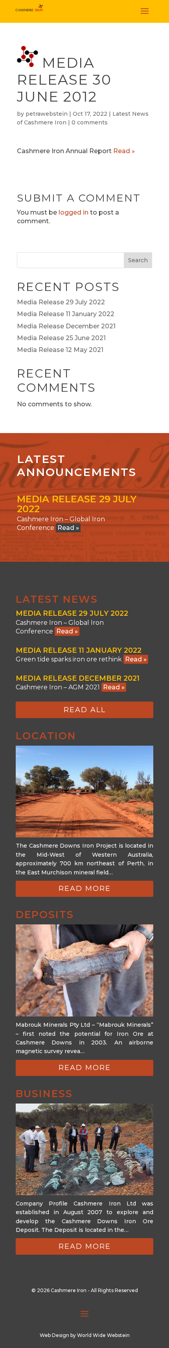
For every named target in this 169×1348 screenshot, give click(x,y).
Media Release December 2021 (66, 326)
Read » (124, 151)
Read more (85, 888)
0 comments (90, 122)
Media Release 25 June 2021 (61, 338)
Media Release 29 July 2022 (61, 302)
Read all (85, 709)
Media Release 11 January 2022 (65, 314)
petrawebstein (47, 113)
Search (138, 260)
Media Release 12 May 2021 (60, 350)
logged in (73, 212)
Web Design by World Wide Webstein (85, 1335)
